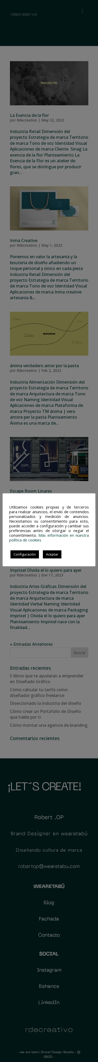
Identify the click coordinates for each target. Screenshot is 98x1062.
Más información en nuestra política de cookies (49, 537)
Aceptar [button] (52, 554)
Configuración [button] (25, 554)
